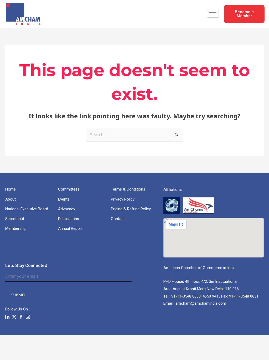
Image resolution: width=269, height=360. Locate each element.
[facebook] (21, 317)
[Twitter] (14, 316)
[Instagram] (28, 317)
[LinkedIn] (7, 317)
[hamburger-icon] (213, 14)
